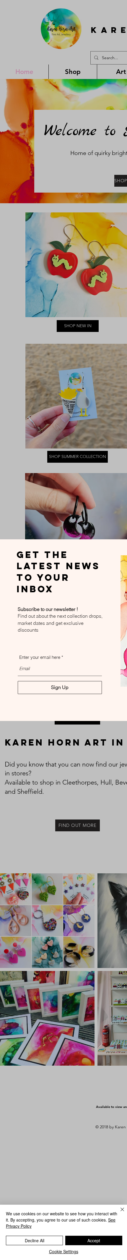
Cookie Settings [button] (63, 1251)
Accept (93, 1240)
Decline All (34, 1240)
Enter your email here (39, 657)
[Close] (119, 1213)
